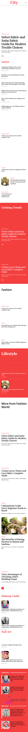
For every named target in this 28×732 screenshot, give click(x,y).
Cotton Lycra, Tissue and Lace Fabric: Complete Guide (13, 269)
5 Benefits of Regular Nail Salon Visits (11, 645)
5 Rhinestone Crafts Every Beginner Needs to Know (13, 508)
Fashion (3, 323)
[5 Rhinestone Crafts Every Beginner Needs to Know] (14, 153)
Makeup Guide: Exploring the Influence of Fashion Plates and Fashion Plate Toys (12, 626)
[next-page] (11, 588)
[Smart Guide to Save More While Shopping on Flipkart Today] (5, 335)
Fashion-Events (4, 192)
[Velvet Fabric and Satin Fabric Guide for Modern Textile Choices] (14, 19)
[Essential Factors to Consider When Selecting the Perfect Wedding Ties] (5, 318)
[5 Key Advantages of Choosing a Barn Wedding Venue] (21, 195)
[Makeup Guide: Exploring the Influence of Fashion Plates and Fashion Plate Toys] (5, 604)
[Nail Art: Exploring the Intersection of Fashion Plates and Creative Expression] (5, 655)
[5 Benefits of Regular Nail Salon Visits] (5, 640)
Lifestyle (3, 167)
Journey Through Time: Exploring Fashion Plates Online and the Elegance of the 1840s (17, 724)
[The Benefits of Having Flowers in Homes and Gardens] (5, 181)
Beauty (3, 339)
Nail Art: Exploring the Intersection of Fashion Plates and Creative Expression (12, 660)
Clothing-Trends (5, 133)
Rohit (2, 56)
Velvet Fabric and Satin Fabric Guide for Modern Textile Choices (13, 42)
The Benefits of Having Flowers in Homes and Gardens (17, 182)
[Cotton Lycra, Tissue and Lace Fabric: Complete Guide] (14, 123)
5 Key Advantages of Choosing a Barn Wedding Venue (6, 195)
